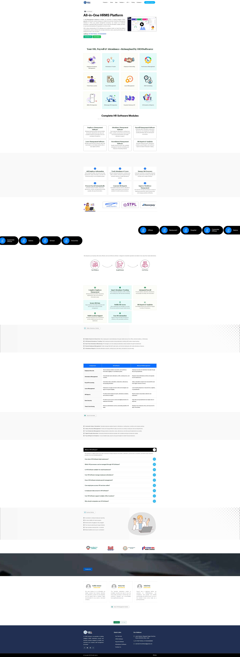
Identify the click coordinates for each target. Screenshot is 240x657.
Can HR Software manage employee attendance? (99, 475)
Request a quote (150, 2)
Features (122, 2)
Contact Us (88, 569)
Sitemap (155, 655)
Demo (111, 2)
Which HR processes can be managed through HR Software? (102, 464)
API (127, 2)
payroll (85, 21)
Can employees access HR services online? (97, 485)
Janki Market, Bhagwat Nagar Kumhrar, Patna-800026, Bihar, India (145, 637)
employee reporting (100, 518)
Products (105, 2)
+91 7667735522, (92, 33)
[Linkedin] (90, 648)
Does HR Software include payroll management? (99, 480)
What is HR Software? (91, 450)
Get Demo (87, 36)
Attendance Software (120, 644)
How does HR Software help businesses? (97, 459)
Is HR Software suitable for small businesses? (98, 469)
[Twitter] (87, 648)
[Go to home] (87, 632)
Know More (96, 36)
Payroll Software (119, 641)
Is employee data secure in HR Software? (97, 490)
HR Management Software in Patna (94, 19)
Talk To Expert (123, 622)
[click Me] (141, 23)
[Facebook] (84, 648)
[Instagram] (93, 648)
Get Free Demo (116, 622)
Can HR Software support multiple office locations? (99, 496)
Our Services (118, 636)
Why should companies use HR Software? (97, 501)
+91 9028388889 (101, 33)
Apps (116, 2)
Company (139, 2)
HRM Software (118, 639)
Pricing (133, 2)
